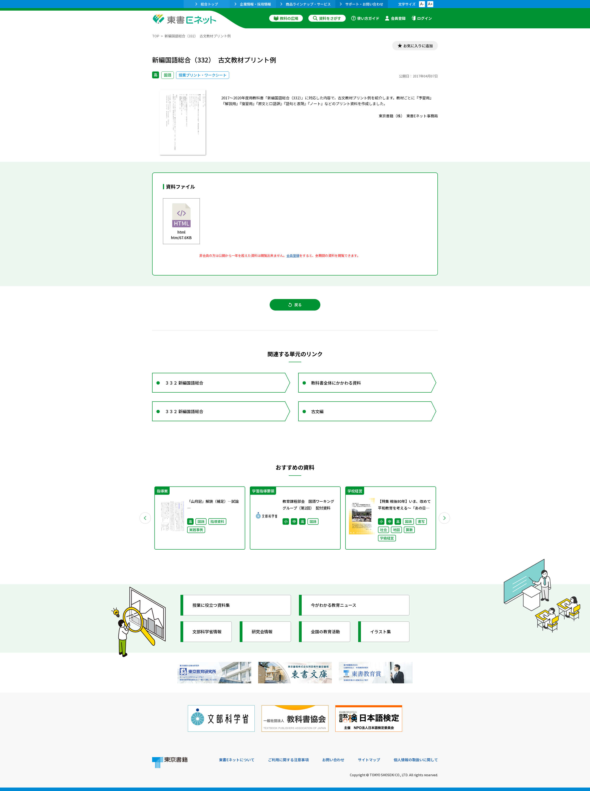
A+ (430, 4)
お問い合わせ (333, 759)
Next (445, 518)
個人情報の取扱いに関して (416, 759)
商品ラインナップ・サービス (308, 4)
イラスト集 (380, 631)
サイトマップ (369, 759)
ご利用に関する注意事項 (288, 759)
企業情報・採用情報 (255, 4)
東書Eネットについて (236, 759)
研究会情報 (262, 631)
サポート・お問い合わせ (364, 4)
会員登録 (398, 18)
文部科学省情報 (206, 631)
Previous (145, 518)
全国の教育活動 (325, 631)
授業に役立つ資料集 (211, 605)
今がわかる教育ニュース (333, 605)
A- (422, 4)
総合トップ (209, 4)
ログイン (424, 18)
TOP (155, 35)
